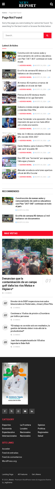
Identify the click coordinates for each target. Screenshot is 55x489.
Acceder (6, 449)
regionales (43, 432)
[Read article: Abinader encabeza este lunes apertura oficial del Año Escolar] (9, 174)
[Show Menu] (3, 4)
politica (41, 428)
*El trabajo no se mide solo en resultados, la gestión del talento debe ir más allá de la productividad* (30, 328)
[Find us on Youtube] (25, 411)
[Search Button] (51, 4)
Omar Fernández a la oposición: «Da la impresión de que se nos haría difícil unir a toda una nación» (34, 122)
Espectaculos (8, 432)
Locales (24, 428)
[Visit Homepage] (27, 4)
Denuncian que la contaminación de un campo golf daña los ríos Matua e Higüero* (19, 284)
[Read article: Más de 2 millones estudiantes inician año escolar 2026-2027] (9, 138)
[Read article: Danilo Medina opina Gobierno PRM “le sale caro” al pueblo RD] (9, 150)
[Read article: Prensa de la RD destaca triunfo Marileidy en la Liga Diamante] (9, 98)
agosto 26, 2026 (40, 65)
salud (40, 436)
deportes (6, 425)
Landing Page (7, 474)
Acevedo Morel (26, 65)
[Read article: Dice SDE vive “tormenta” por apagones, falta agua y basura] (9, 162)
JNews (11, 480)
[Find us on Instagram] (18, 411)
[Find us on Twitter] (11, 411)
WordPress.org (9, 461)
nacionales (25, 436)
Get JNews (36, 474)
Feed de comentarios (12, 457)
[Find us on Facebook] (4, 411)
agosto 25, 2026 (40, 77)
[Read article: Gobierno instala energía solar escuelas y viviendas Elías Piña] (9, 111)
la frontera (25, 425)
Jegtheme (8, 483)
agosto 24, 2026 (40, 128)
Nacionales (25, 432)
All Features (22, 474)
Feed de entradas (10, 453)
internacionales (9, 436)
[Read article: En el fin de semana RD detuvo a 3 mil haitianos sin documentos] (9, 74)
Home (4, 13)
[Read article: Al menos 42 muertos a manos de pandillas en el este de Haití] (9, 86)
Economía (7, 428)
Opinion (41, 425)
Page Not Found (15, 13)
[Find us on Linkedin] (32, 411)
